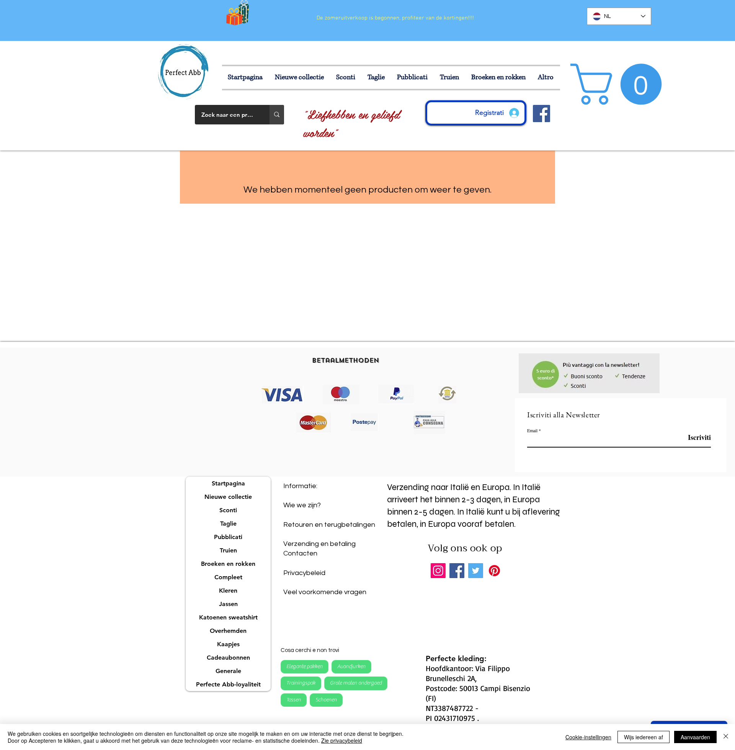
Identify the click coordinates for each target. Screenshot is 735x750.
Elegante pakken (304, 666)
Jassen (228, 604)
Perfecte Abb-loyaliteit (228, 684)
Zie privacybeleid (341, 740)
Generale (228, 671)
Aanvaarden (695, 737)
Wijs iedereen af (643, 737)
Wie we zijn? (302, 505)
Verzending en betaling (319, 543)
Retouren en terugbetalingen (329, 524)
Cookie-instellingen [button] (588, 737)
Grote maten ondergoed (356, 683)
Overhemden (228, 630)
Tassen (293, 700)
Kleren (228, 590)
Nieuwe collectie (228, 496)
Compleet (228, 577)
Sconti (228, 510)
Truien (228, 550)
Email (532, 430)
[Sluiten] (725, 737)
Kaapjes (228, 644)
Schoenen (326, 700)
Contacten (300, 553)
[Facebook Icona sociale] (541, 113)
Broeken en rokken (228, 563)
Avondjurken (351, 666)
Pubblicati (228, 537)
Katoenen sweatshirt (228, 617)
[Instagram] (438, 570)
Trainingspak (300, 683)
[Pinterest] (494, 570)
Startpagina (228, 483)
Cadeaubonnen (228, 657)
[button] (376, 77)
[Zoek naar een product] (277, 114)
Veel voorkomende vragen (324, 592)
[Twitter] (475, 570)
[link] (620, 84)
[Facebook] (456, 570)
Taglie (228, 523)
